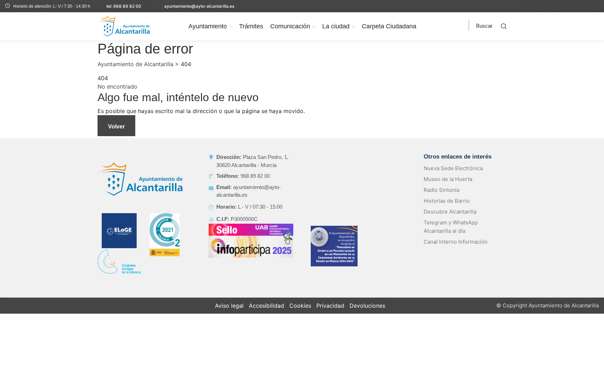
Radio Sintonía (441, 190)
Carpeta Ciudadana (389, 26)
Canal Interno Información (456, 241)
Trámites (251, 26)
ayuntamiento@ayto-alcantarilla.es (199, 6)
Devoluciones (367, 305)
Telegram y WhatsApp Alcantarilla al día (451, 226)
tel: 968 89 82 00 (123, 6)
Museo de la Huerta (448, 179)
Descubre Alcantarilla (450, 211)
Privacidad (330, 305)
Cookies (300, 305)
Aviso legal (229, 305)
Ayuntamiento (207, 26)
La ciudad (336, 26)
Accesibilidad (266, 305)
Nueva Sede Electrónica (453, 168)
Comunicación (290, 26)
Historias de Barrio (447, 200)
